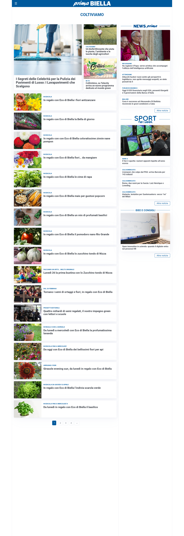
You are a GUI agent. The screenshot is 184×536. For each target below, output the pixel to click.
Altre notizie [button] (162, 110)
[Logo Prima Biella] (92, 3)
